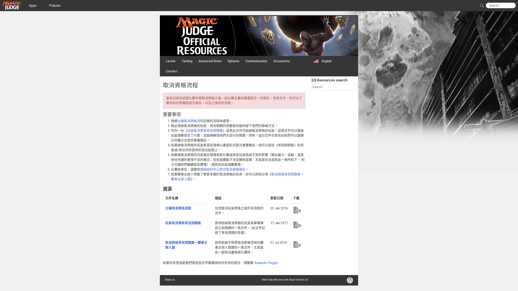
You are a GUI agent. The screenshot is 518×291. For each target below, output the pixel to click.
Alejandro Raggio (266, 263)
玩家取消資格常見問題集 (183, 223)
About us (170, 279)
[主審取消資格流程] (298, 210)
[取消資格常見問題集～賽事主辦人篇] (298, 244)
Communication (256, 61)
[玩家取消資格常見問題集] (298, 225)
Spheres (233, 61)
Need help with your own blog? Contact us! (285, 279)
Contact (172, 71)
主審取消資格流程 (178, 208)
